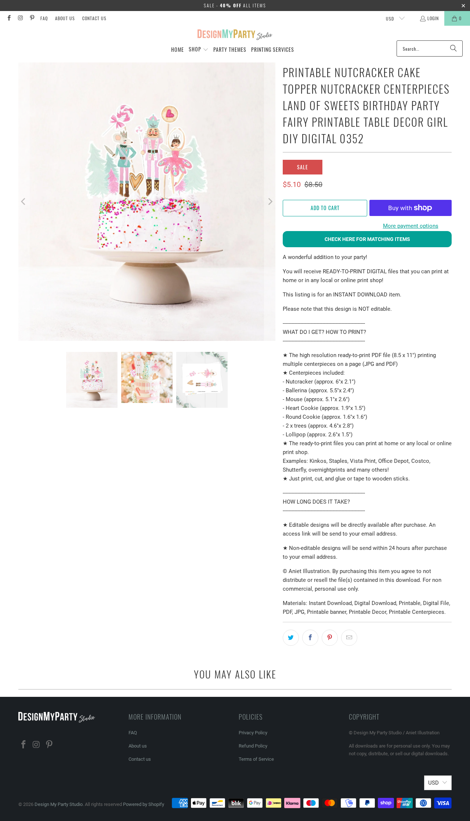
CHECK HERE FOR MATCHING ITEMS (367, 239)
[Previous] (24, 201)
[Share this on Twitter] (291, 638)
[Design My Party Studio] (235, 34)
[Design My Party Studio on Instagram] (20, 18)
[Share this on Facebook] (310, 638)
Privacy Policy (253, 732)
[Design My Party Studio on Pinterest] (32, 18)
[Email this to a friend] (349, 638)
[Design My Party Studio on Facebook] (9, 18)
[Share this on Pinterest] (330, 638)
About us (65, 18)
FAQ (44, 18)
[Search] (453, 48)
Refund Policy (253, 746)
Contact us (94, 18)
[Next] (270, 201)
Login (433, 18)
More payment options (410, 226)
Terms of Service (256, 759)
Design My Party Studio (59, 804)
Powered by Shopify (143, 804)
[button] (199, 49)
